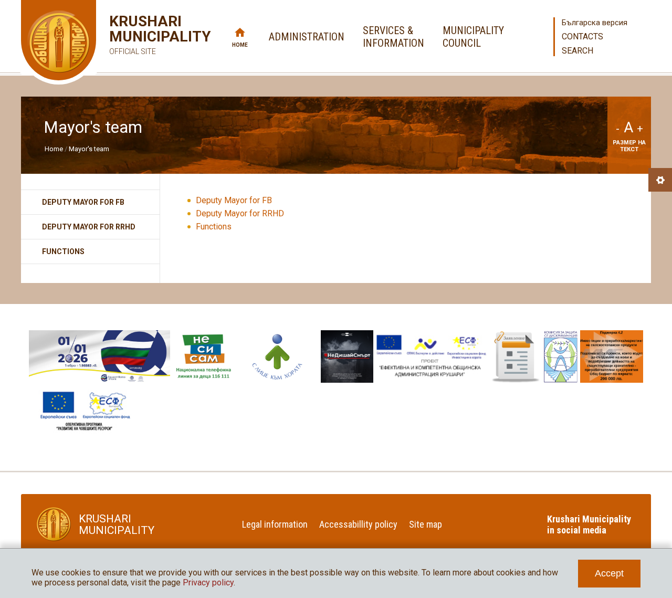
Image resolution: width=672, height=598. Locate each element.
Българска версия (594, 22)
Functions (214, 227)
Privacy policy (208, 582)
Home (240, 45)
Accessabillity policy (358, 524)
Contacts (582, 36)
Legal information (275, 524)
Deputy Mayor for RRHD (240, 213)
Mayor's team (89, 149)
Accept (609, 573)
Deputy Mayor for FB (234, 200)
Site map (425, 524)
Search (577, 51)
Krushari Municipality (144, 35)
